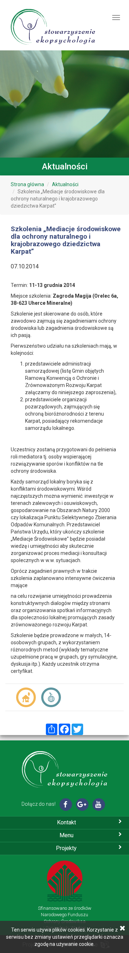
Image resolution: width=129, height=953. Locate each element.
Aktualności (65, 184)
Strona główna (27, 184)
